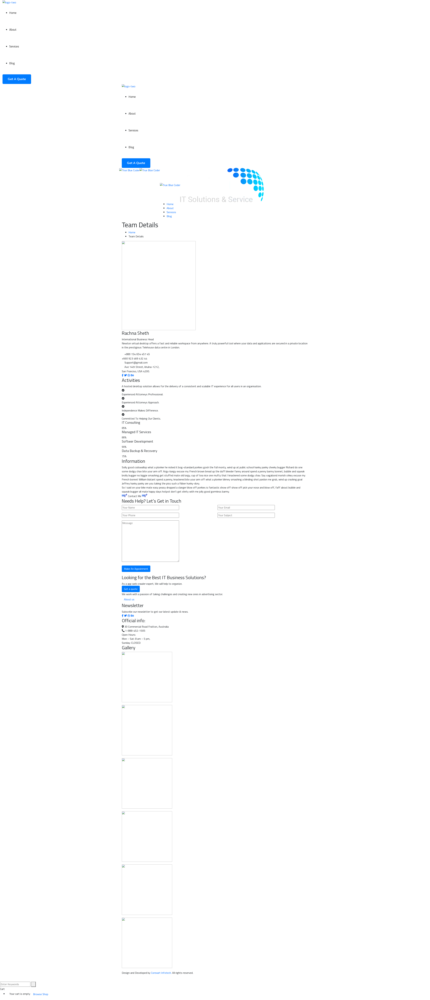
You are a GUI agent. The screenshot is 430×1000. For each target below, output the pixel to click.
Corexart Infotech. (161, 973)
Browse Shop (40, 994)
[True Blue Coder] (129, 170)
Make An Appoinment (136, 569)
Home (131, 232)
